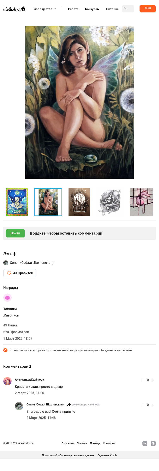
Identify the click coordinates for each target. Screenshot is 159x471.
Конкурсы (92, 9)
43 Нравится (23, 273)
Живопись (11, 315)
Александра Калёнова (29, 379)
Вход (148, 7)
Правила (82, 443)
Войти (15, 233)
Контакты (109, 443)
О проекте (67, 443)
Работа (73, 9)
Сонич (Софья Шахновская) (31, 263)
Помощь (95, 443)
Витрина (112, 9)
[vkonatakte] (144, 443)
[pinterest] (153, 443)
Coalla (113, 455)
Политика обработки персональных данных (68, 455)
